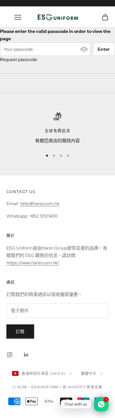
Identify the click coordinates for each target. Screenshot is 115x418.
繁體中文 (89, 373)
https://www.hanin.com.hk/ (32, 263)
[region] (57, 128)
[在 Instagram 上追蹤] (9, 355)
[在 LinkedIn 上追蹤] (26, 355)
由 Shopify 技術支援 (82, 387)
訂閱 (20, 331)
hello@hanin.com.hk (39, 203)
